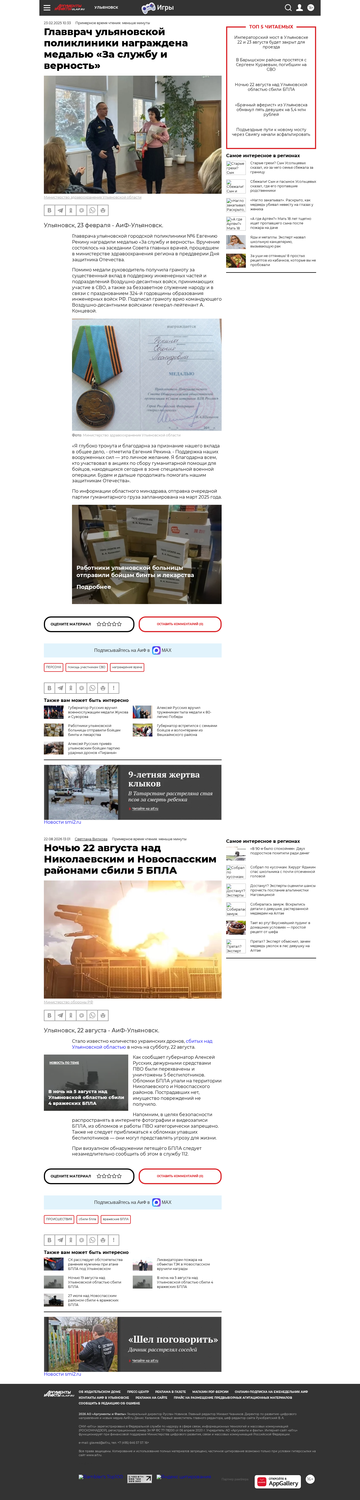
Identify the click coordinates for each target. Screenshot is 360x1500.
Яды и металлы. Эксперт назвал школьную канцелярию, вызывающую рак (278, 241)
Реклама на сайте (151, 1398)
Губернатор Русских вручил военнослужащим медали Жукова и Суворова (98, 712)
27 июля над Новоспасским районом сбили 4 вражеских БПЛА (93, 1300)
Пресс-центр (138, 1392)
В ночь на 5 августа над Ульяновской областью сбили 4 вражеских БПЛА (185, 1282)
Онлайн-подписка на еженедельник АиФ (271, 1392)
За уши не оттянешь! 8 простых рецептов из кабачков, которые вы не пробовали (283, 260)
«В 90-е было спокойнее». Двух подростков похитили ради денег (280, 850)
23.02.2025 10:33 (57, 23)
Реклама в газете (170, 1392)
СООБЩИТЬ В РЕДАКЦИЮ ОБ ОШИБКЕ (109, 1403)
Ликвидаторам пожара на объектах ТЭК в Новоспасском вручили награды (183, 1264)
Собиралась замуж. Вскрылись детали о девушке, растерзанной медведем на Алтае (279, 908)
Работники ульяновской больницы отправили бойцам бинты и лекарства (135, 571)
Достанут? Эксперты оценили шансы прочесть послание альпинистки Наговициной (283, 890)
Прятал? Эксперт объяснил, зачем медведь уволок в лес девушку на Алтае (280, 945)
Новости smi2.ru (62, 822)
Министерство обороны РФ (68, 1002)
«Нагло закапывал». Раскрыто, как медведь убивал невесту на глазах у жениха (281, 204)
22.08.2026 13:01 (57, 839)
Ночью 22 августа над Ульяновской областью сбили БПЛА (271, 87)
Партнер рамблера (235, 1479)
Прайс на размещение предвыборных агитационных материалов (233, 1398)
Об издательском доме (100, 1392)
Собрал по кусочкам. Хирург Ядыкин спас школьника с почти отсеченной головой (283, 871)
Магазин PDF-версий (210, 1392)
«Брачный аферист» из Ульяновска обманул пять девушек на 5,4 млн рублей (271, 110)
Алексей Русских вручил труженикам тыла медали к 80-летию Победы (184, 712)
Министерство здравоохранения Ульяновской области (92, 197)
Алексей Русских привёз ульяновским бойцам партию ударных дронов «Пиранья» (94, 748)
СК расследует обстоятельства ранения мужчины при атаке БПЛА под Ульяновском (95, 1264)
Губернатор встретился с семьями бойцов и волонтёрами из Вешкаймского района (187, 730)
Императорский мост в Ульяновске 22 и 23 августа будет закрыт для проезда (271, 42)
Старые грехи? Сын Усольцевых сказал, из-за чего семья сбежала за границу (281, 167)
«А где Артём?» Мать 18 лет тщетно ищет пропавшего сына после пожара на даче (280, 223)
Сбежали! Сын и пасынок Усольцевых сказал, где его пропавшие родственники (283, 186)
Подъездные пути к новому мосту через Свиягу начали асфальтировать (271, 132)
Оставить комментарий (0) (180, 624)
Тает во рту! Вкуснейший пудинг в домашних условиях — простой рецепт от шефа (280, 927)
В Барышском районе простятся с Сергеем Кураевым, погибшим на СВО (271, 65)
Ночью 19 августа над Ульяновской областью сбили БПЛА (94, 1282)
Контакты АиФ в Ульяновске (104, 1398)
